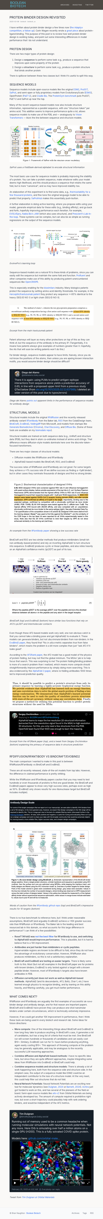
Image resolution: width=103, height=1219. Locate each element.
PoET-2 (26, 96)
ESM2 (76, 89)
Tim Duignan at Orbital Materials (38, 1197)
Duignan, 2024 (55, 1087)
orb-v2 (56, 1093)
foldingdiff (36, 424)
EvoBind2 (24, 424)
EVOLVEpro (15, 214)
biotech (23, 21)
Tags (85, 1213)
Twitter (89, 5)
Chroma (38, 427)
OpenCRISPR (31, 282)
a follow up (28, 30)
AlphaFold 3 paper (42, 671)
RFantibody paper (40, 530)
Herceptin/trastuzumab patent (25, 294)
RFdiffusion (53, 417)
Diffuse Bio (70, 427)
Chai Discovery (51, 427)
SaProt (13, 92)
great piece (72, 30)
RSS (92, 1213)
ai (34, 21)
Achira (85, 1087)
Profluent (80, 275)
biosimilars (49, 288)
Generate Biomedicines (21, 427)
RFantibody (32, 420)
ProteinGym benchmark (64, 96)
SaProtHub (36, 198)
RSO (60, 420)
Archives (65, 5)
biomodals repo (43, 430)
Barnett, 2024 (73, 1087)
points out (32, 400)
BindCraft (14, 424)
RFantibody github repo (48, 905)
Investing (77, 5)
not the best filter (44, 936)
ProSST (84, 89)
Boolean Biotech (33, 1213)
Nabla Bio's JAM (30, 214)
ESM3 (88, 92)
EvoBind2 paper (17, 642)
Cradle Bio (42, 96)
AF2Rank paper (34, 655)
